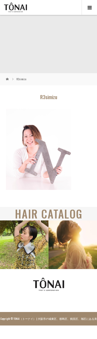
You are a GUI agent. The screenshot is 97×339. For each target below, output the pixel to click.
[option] (24, 244)
